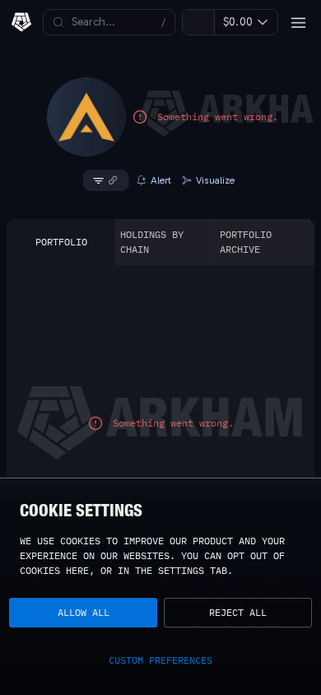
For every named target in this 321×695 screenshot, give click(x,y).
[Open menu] (298, 22)
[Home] (21, 22)
